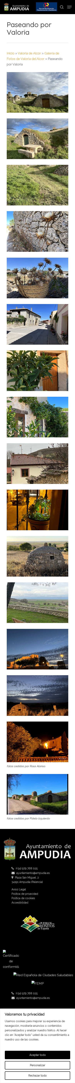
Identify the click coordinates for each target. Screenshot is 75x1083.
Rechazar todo (37, 1075)
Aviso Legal (19, 889)
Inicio (10, 53)
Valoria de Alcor (29, 53)
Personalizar (37, 1065)
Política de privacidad (25, 893)
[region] (37, 1046)
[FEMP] (37, 985)
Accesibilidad (20, 902)
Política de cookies (23, 898)
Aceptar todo (37, 1054)
